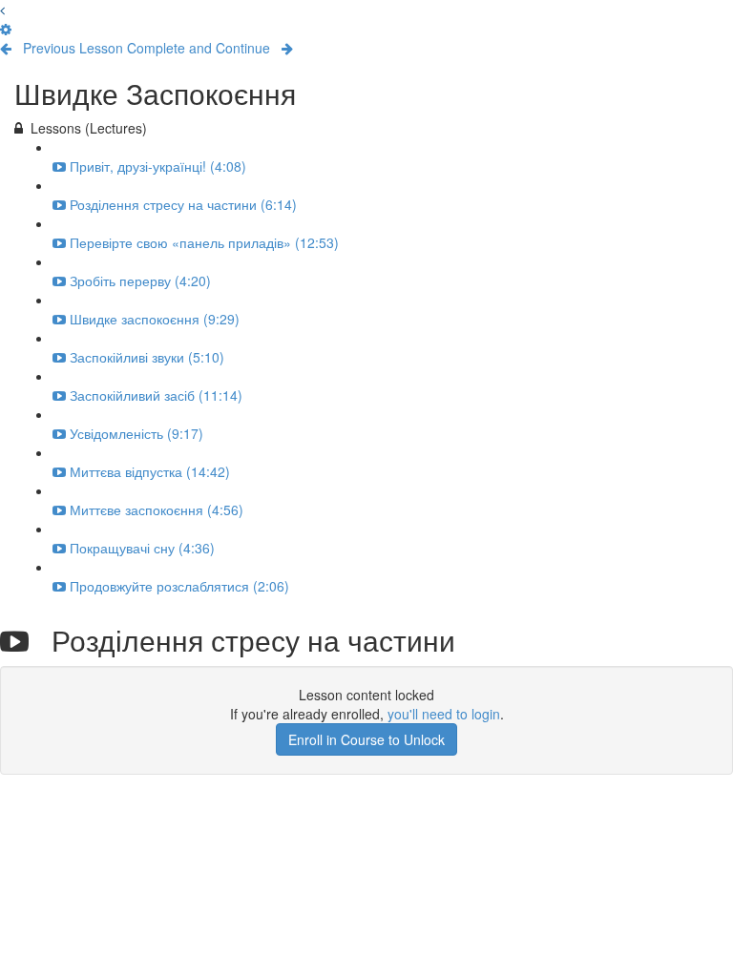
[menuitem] (5, 28)
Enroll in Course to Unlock (366, 739)
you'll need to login (443, 713)
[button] (2, 9)
